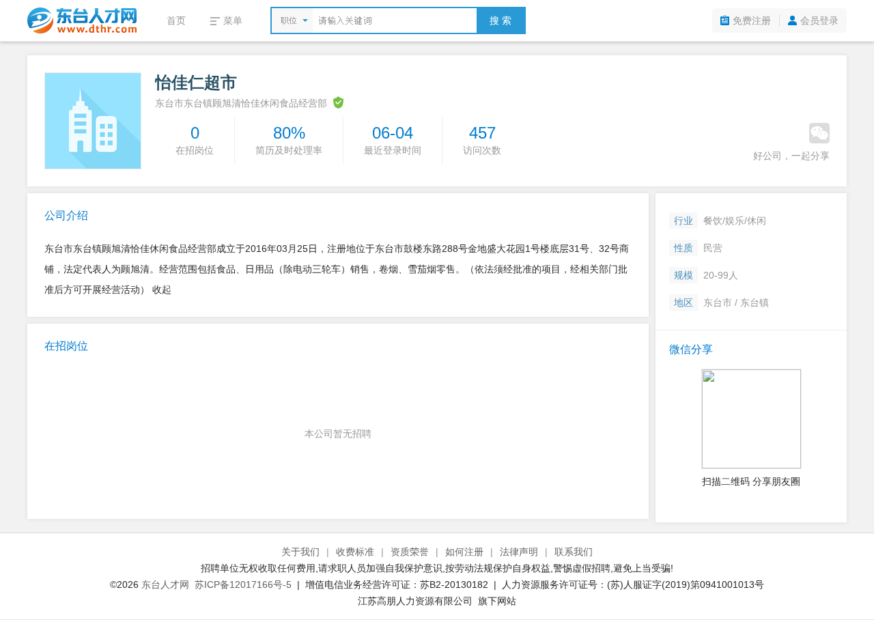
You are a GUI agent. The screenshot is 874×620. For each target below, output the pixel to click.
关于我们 (300, 551)
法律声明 (519, 551)
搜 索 (500, 20)
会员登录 (819, 20)
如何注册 (464, 551)
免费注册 (752, 20)
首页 (176, 20)
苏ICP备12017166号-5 (243, 584)
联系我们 (573, 551)
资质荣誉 (410, 551)
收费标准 (355, 551)
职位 (289, 20)
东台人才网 (165, 584)
